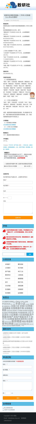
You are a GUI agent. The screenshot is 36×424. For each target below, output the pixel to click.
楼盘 (24, 321)
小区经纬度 (23, 314)
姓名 (5, 180)
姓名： (5, 364)
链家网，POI (20, 325)
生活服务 (7, 289)
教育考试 (7, 275)
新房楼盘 (28, 147)
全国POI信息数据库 (9, 410)
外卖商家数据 (12, 313)
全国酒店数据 (9, 310)
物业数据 (9, 323)
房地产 (10, 317)
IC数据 (26, 301)
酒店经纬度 (8, 325)
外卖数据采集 (22, 313)
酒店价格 (31, 324)
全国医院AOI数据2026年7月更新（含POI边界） (16, 333)
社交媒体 (7, 293)
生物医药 (20, 289)
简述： (5, 380)
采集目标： (6, 375)
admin (7, 20)
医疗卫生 (20, 282)
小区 (17, 147)
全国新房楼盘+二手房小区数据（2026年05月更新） (17, 351)
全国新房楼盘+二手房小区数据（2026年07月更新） (17, 337)
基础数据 (20, 278)
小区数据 (13, 314)
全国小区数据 (26, 306)
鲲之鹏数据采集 (8, 407)
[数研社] (18, 8)
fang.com (20, 301)
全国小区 (15, 306)
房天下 (27, 317)
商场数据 (25, 310)
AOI (15, 301)
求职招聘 (20, 285)
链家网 (7, 149)
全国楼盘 (6, 308)
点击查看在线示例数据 (9, 124)
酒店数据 (4, 325)
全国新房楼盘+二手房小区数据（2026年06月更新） (17, 347)
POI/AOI (11, 145)
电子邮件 (6, 185)
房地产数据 (22, 147)
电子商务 (20, 268)
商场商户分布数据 (17, 310)
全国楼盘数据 (11, 147)
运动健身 (20, 293)
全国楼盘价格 (17, 308)
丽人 (11, 304)
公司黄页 (7, 268)
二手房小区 (25, 145)
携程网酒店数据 (7, 321)
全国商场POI (7, 306)
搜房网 (17, 319)
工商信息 (20, 275)
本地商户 (7, 264)
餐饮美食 (20, 264)
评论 (4, 201)
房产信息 (16, 145)
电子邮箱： (6, 369)
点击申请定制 (21, 158)
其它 (6, 282)
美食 (28, 324)
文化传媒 (7, 285)
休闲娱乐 (28, 304)
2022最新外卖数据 (8, 301)
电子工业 (20, 271)
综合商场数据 (22, 324)
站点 (4, 191)
